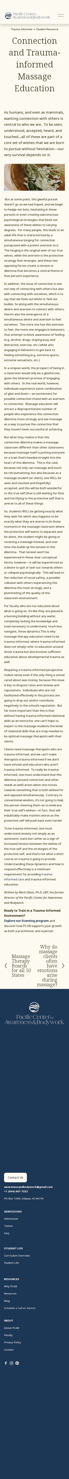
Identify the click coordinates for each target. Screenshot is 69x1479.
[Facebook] (6, 1363)
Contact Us (15, 1177)
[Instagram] (11, 1363)
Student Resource (47, 29)
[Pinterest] (17, 1363)
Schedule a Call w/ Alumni (19, 1308)
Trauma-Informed (21, 29)
